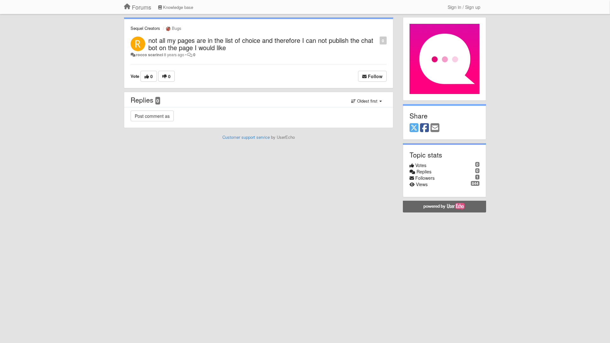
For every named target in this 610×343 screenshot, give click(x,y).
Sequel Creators (145, 28)
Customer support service (246, 137)
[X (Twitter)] (414, 128)
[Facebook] (424, 128)
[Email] (434, 128)
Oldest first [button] (367, 101)
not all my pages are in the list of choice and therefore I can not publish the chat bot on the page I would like (260, 44)
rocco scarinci (149, 54)
